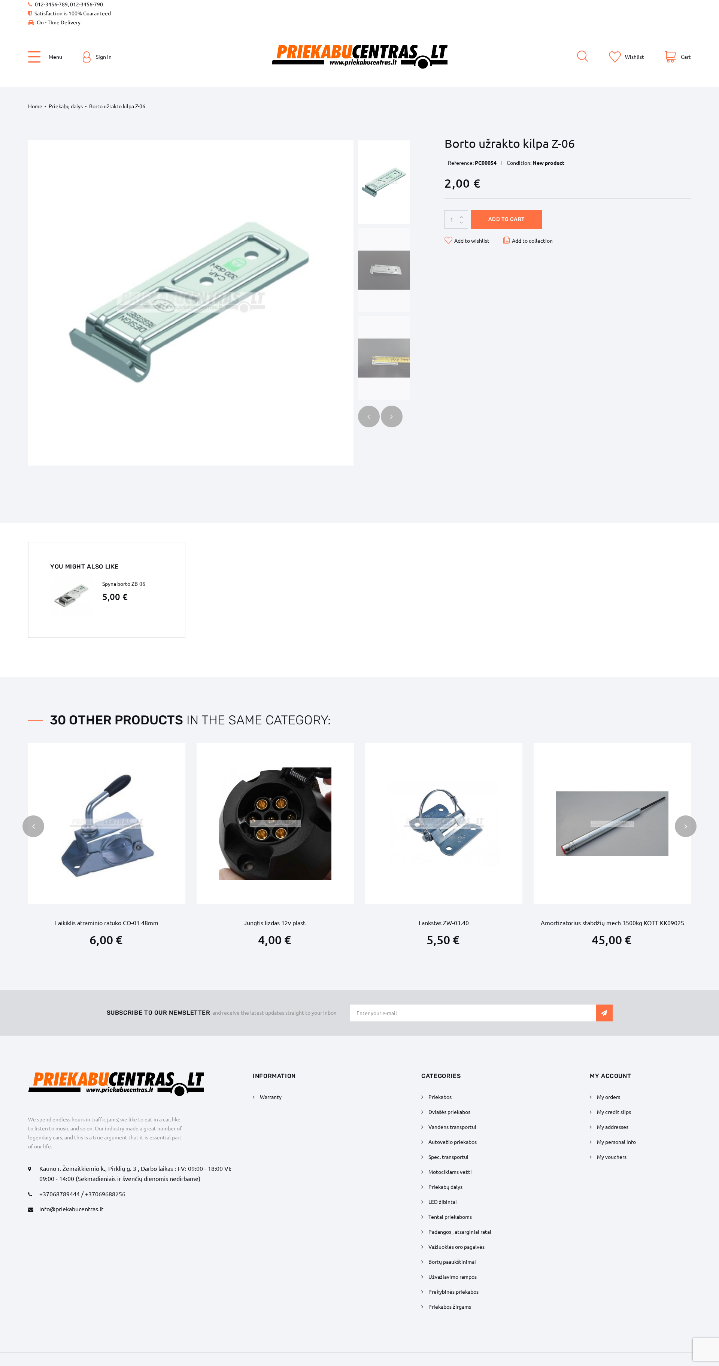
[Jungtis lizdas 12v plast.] (275, 823)
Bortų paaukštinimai (452, 1261)
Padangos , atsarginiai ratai (459, 1231)
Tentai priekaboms (450, 1216)
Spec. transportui (448, 1156)
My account (610, 1075)
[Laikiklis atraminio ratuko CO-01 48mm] (106, 823)
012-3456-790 (86, 4)
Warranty (271, 1096)
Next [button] (392, 416)
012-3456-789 (51, 4)
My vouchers (612, 1156)
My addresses (612, 1126)
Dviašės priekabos (449, 1111)
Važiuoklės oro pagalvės (456, 1246)
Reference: (461, 162)
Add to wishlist (471, 240)
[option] (384, 182)
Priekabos (440, 1096)
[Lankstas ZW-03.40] (443, 823)
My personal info (616, 1141)
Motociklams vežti (450, 1171)
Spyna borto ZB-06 (123, 583)
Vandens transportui (452, 1126)
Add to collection (532, 240)
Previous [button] (369, 416)
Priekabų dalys (66, 106)
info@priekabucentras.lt (71, 1208)
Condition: (519, 162)
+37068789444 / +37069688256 (82, 1193)
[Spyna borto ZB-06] (71, 596)
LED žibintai (442, 1201)
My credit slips (614, 1111)
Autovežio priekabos (452, 1141)
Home (35, 106)
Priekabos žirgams (449, 1306)
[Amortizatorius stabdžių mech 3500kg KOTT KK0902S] (612, 823)
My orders (608, 1096)
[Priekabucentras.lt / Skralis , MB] (359, 57)
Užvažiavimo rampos (452, 1276)
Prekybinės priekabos (453, 1291)
